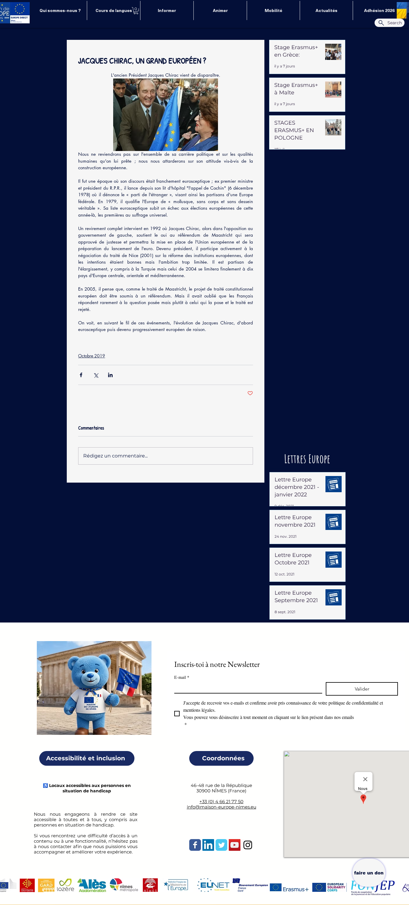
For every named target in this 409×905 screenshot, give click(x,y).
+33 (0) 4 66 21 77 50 (221, 801)
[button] (136, 10)
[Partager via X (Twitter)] (96, 375)
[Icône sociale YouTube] (234, 845)
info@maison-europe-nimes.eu (221, 807)
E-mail (181, 677)
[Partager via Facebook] (81, 375)
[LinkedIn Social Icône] (208, 845)
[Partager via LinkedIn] (110, 375)
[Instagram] (248, 845)
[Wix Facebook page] (195, 845)
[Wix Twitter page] (221, 845)
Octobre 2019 (91, 356)
